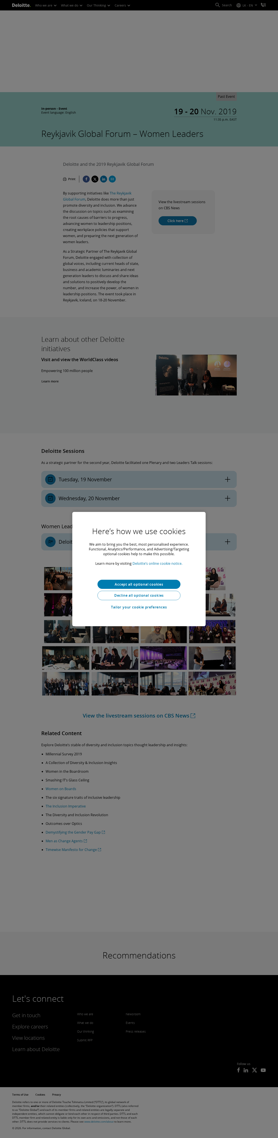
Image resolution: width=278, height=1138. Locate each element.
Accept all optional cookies (139, 584)
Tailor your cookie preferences (139, 607)
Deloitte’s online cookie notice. (157, 563)
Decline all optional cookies (139, 595)
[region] (139, 569)
